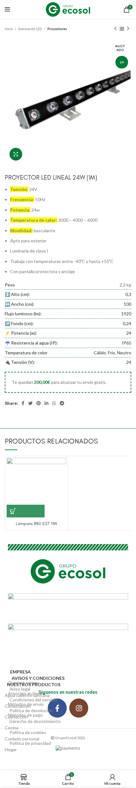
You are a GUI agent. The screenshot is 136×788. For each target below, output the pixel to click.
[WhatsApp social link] (54, 403)
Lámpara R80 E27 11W (36, 523)
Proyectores (57, 29)
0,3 (128, 294)
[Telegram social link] (62, 403)
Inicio (9, 29)
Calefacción (16, 716)
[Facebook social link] (23, 403)
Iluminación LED (30, 29)
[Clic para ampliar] (15, 154)
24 (128, 333)
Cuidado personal (22, 738)
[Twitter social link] (30, 403)
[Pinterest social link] (38, 403)
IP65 (126, 342)
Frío (111, 352)
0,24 (127, 323)
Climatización (18, 706)
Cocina (11, 727)
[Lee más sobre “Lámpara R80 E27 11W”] (26, 511)
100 (127, 304)
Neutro (124, 352)
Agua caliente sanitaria (27, 695)
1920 (126, 313)
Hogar (11, 749)
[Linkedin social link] (46, 403)
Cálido (100, 352)
